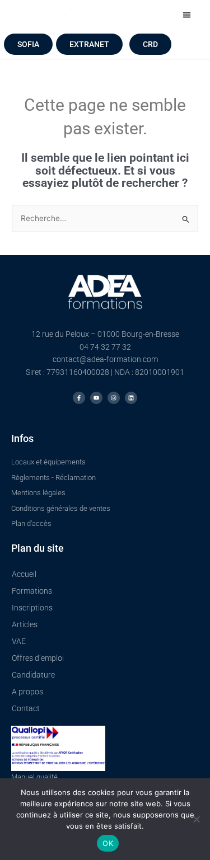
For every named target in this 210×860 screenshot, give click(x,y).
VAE (19, 641)
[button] (186, 14)
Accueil (24, 574)
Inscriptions (32, 607)
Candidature (33, 674)
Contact (26, 708)
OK (107, 843)
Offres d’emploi (38, 658)
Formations (32, 590)
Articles (25, 624)
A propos (27, 691)
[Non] (196, 819)
